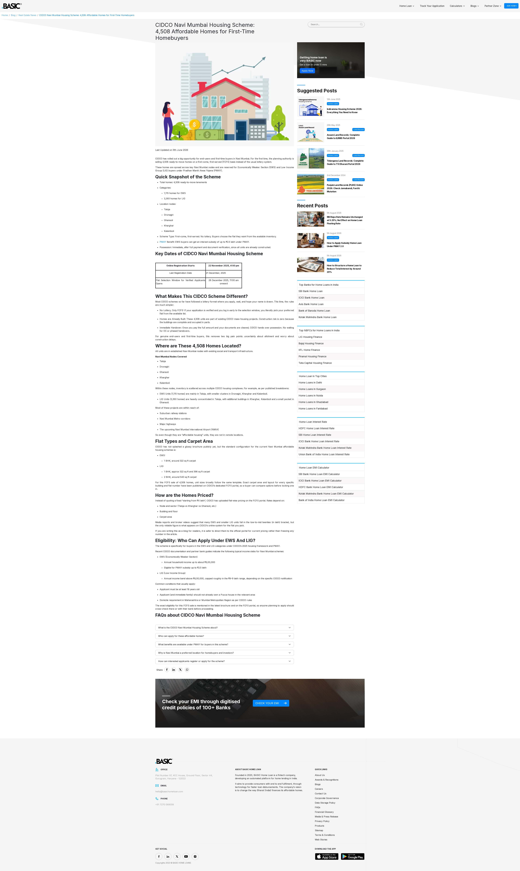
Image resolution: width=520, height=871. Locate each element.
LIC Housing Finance (310, 336)
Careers (319, 789)
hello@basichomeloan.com (169, 791)
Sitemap (319, 830)
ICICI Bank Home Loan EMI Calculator (320, 480)
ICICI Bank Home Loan (311, 297)
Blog (13, 15)
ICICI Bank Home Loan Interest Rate (319, 441)
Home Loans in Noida (311, 395)
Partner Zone (492, 6)
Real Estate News (27, 15)
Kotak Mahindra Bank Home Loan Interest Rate (325, 447)
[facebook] (158, 856)
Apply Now (307, 70)
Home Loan (405, 6)
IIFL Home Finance (309, 349)
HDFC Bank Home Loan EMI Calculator (321, 487)
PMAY (163, 242)
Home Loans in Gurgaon (312, 389)
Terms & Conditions (325, 835)
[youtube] (186, 856)
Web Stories (321, 839)
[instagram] (195, 856)
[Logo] (12, 6)
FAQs (317, 807)
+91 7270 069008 (164, 804)
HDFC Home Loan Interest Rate (316, 428)
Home (5, 15)
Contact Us (320, 793)
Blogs (474, 6)
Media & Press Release (326, 816)
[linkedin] (167, 856)
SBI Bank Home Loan (311, 291)
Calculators (456, 6)
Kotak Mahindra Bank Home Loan (318, 317)
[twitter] (177, 856)
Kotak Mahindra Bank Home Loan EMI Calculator (326, 493)
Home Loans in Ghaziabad (313, 402)
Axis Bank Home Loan (311, 304)
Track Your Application (432, 6)
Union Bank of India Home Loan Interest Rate (324, 454)
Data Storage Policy (325, 802)
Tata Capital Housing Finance (315, 362)
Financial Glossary (324, 812)
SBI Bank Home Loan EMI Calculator (319, 474)
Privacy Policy (322, 821)
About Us (320, 775)
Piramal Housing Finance (312, 356)
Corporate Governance (327, 798)
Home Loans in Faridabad (313, 408)
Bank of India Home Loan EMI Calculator (321, 500)
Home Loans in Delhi (310, 382)
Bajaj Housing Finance (311, 343)
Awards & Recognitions (326, 779)
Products (319, 825)
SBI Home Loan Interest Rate (315, 434)
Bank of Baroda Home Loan (314, 310)
